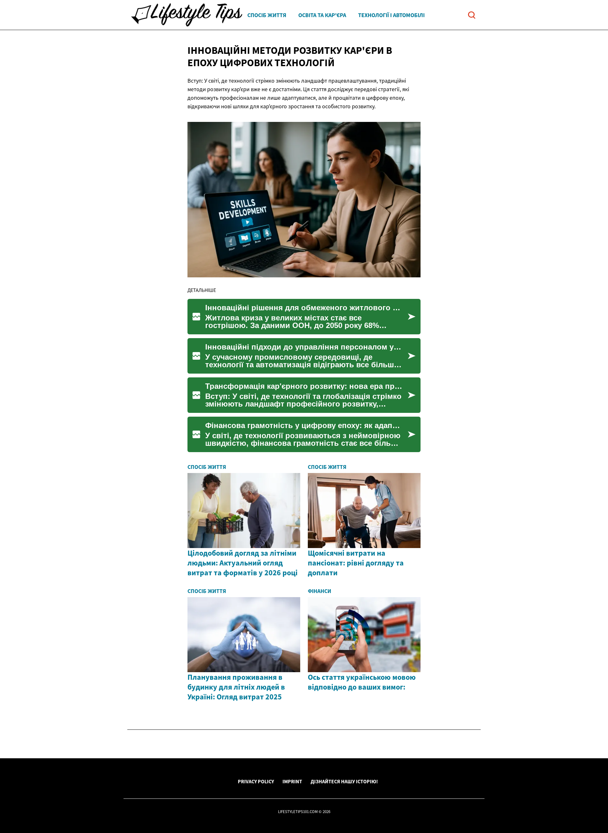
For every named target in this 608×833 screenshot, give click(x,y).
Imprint (292, 781)
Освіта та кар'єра (322, 15)
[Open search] (471, 15)
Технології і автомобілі (391, 15)
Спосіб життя (266, 15)
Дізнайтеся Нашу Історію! (344, 781)
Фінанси (319, 591)
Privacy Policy (256, 781)
